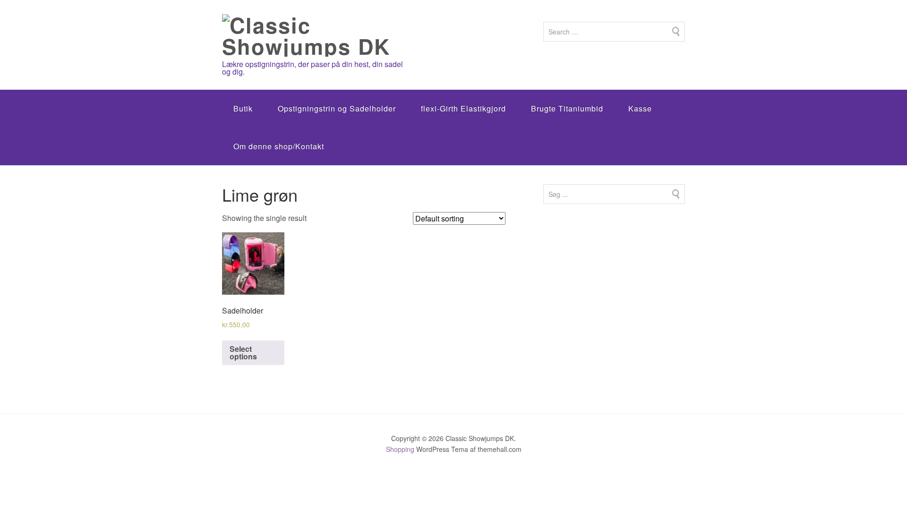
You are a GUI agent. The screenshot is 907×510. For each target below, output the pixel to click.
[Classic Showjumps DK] (314, 46)
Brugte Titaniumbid (567, 108)
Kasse (640, 108)
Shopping (400, 449)
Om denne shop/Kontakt (278, 146)
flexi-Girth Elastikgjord (463, 108)
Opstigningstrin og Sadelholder (337, 108)
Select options (243, 352)
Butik (243, 108)
